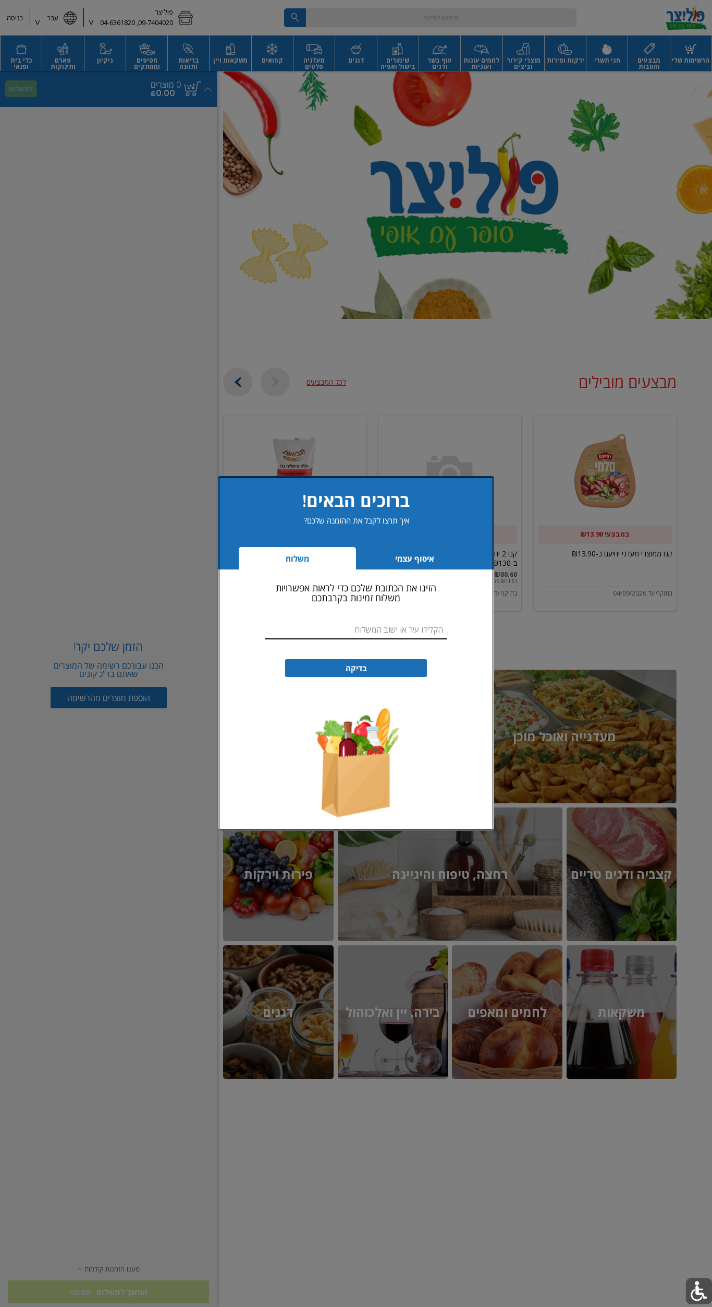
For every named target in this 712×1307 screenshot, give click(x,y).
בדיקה (356, 668)
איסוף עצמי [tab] (399, 561)
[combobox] (356, 629)
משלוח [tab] (297, 559)
